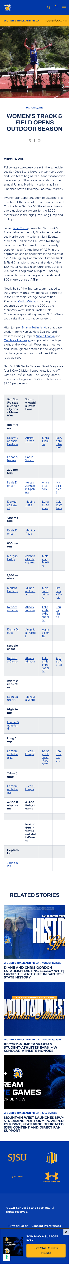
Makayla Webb (30, 698)
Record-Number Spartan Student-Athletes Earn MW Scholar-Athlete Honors (30, 1047)
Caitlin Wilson (27, 301)
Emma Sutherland (33, 327)
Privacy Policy (18, 1226)
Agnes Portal (45, 633)
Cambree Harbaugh (17, 340)
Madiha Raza (30, 503)
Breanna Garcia (59, 592)
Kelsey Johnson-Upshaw (12, 441)
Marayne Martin (45, 560)
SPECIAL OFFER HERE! (50, 1250)
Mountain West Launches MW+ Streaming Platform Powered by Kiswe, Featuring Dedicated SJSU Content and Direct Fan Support (34, 1124)
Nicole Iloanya (45, 336)
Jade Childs (20, 228)
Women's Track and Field (21, 962)
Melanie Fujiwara (45, 592)
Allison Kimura (30, 608)
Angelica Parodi (30, 633)
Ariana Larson (29, 439)
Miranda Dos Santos (30, 591)
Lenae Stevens (12, 458)
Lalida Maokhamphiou (45, 613)
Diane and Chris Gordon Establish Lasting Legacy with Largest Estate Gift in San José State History (34, 972)
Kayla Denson (12, 484)
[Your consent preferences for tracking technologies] (6, 1257)
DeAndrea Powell (59, 442)
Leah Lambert (12, 698)
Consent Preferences (46, 1226)
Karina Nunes (59, 611)
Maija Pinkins (45, 441)
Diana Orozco (13, 631)
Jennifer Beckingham (30, 559)
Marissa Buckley (12, 589)
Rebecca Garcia (12, 608)
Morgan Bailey (12, 557)
